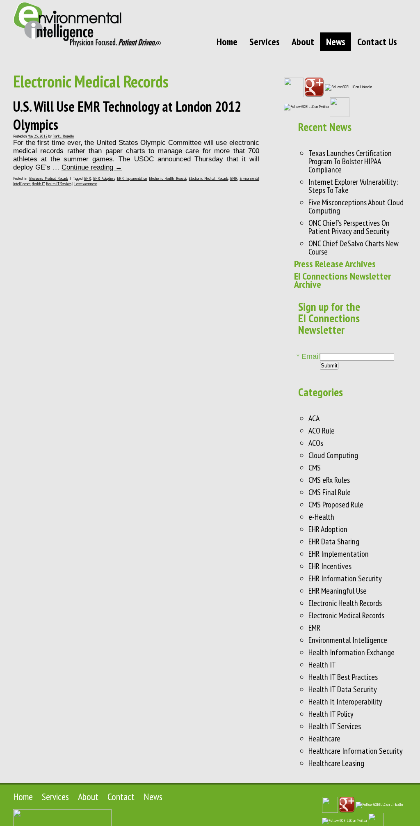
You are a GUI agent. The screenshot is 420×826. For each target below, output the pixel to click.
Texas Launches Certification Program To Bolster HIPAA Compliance (350, 161)
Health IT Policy (331, 714)
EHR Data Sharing (333, 541)
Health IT (38, 183)
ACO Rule (321, 430)
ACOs (315, 443)
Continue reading (92, 167)
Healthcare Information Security (355, 751)
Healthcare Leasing (336, 763)
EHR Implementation (132, 178)
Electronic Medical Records (48, 178)
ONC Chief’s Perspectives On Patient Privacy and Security (349, 227)
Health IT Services (58, 183)
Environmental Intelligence (347, 640)
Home (227, 41)
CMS (314, 467)
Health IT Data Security (342, 689)
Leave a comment (85, 183)
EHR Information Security (345, 578)
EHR (87, 178)
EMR (233, 178)
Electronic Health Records (168, 178)
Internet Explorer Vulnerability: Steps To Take (353, 186)
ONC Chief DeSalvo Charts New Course (353, 247)
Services (264, 41)
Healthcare (324, 738)
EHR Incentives (330, 566)
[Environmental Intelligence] (87, 24)
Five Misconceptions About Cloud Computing (356, 206)
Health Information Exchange (351, 652)
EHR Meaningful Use (337, 590)
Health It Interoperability (345, 701)
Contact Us (377, 41)
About (303, 41)
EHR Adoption (103, 178)
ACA (314, 418)
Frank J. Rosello (63, 136)
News (335, 41)
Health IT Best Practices (343, 677)
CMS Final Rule (329, 492)
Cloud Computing (333, 455)
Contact (121, 796)
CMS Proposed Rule (335, 504)
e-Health (321, 517)
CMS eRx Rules (329, 480)
